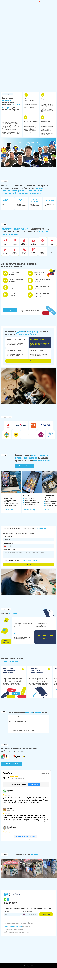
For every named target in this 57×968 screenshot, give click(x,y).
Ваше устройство (8, 536)
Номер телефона (8, 543)
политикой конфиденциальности (13, 926)
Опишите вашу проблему (10, 549)
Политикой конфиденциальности (30, 560)
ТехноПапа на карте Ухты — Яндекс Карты (26, 839)
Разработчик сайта (42, 922)
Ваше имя (6, 911)
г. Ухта (4, 1)
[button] (6, 641)
